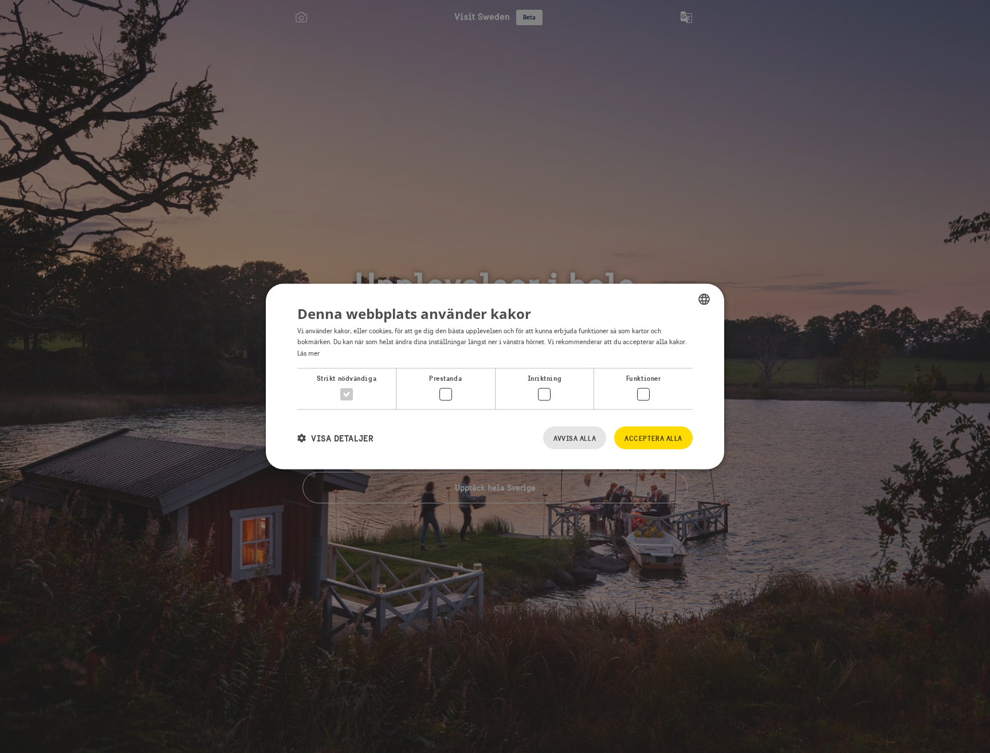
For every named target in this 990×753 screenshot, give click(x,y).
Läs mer (308, 353)
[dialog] (495, 376)
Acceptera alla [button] (653, 438)
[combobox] (704, 299)
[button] (335, 437)
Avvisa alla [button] (574, 438)
